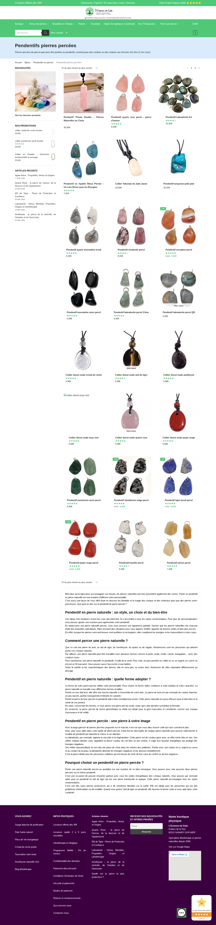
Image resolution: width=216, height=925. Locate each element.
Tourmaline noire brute (25, 854)
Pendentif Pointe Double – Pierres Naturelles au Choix (84, 119)
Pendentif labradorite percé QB (179, 312)
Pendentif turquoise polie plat (178, 183)
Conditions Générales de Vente (68, 876)
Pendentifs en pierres (43, 62)
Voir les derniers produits (28, 115)
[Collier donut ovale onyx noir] (84, 414)
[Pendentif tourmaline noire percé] (84, 288)
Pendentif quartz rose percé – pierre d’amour (131, 119)
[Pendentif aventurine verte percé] (84, 476)
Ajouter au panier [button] (131, 133)
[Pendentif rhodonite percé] (131, 226)
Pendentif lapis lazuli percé (179, 500)
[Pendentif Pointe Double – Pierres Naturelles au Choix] (84, 93)
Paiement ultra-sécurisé (64, 868)
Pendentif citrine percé (178, 562)
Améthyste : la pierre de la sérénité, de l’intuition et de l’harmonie (108, 865)
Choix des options (83, 134)
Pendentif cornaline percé (179, 249)
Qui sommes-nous (62, 905)
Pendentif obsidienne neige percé (131, 500)
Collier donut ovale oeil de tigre (131, 375)
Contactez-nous (61, 913)
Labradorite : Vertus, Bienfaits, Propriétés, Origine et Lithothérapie (108, 853)
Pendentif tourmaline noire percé (84, 312)
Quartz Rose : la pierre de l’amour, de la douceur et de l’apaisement (108, 833)
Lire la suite (183, 322)
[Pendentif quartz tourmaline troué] (84, 226)
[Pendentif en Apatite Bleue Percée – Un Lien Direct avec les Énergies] (84, 160)
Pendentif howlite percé (131, 562)
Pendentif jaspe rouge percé (83, 562)
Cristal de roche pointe (26, 847)
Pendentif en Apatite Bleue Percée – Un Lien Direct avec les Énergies (84, 185)
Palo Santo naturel (24, 832)
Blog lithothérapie (23, 869)
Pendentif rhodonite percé (131, 249)
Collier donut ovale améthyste (178, 375)
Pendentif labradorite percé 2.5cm (131, 312)
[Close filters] (57, 68)
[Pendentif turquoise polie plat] (179, 160)
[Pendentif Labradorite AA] (179, 93)
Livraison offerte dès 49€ (65, 824)
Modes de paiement (62, 890)
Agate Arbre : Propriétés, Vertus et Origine (34, 175)
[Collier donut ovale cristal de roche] (84, 351)
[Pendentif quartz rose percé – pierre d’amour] (131, 93)
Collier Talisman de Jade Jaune (131, 183)
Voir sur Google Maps (179, 847)
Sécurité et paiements (63, 883)
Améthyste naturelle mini (27, 861)
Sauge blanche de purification (29, 824)
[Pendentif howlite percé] (131, 539)
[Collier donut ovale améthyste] (179, 351)
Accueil (18, 62)
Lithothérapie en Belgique (65, 843)
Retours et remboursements (67, 898)
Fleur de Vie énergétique (26, 839)
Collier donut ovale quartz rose (131, 437)
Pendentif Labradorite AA (179, 117)
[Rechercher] (45, 33)
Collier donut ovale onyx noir (84, 437)
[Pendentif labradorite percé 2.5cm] (131, 288)
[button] (181, 913)
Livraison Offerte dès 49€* (28, 3)
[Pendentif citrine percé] (179, 539)
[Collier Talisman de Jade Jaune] (131, 160)
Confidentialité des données (66, 861)
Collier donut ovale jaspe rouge (179, 437)
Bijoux (27, 62)
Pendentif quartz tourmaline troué (83, 249)
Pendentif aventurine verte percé (84, 500)
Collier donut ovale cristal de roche (84, 375)
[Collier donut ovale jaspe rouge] (179, 414)
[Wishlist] (99, 77)
